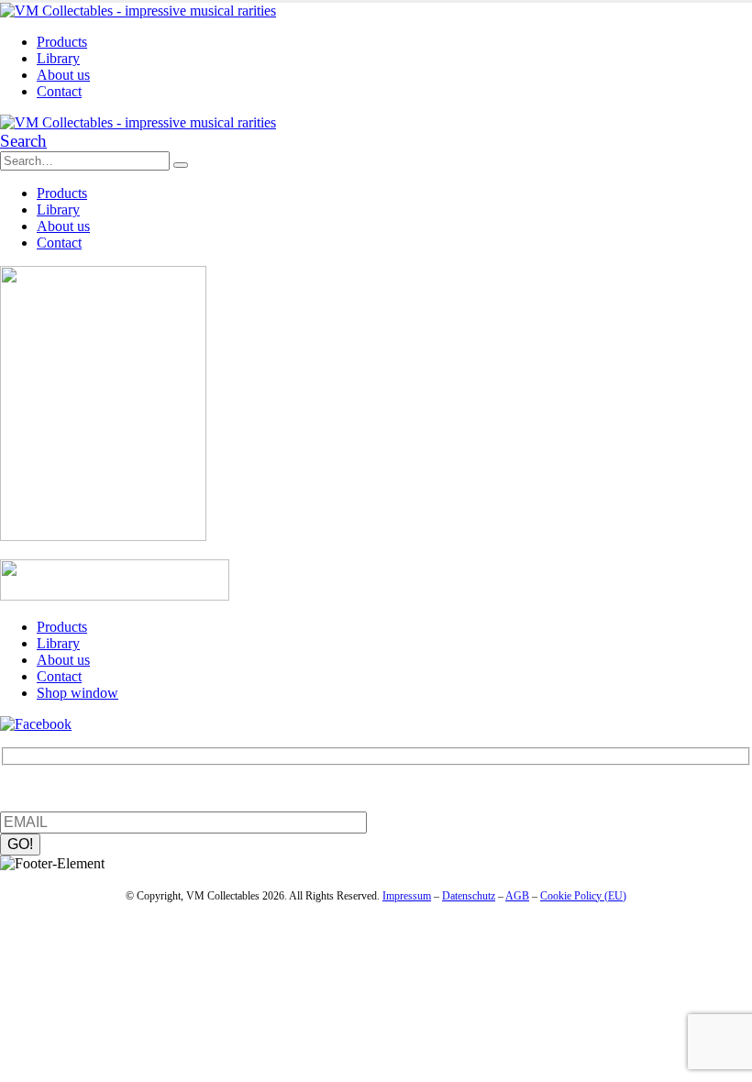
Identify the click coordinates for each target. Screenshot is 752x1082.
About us (63, 75)
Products (62, 42)
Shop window (77, 693)
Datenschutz (468, 895)
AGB (517, 895)
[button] (23, 140)
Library (58, 58)
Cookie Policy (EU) (583, 895)
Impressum (406, 895)
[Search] (180, 165)
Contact (59, 91)
